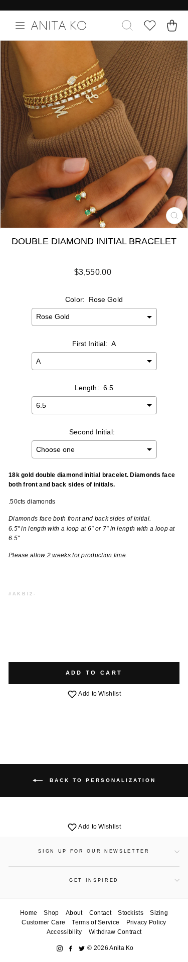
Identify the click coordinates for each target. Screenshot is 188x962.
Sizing (159, 912)
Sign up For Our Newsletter (94, 851)
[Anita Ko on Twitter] (81, 948)
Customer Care (43, 922)
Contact (100, 912)
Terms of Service (95, 922)
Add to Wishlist (99, 693)
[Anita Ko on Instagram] (59, 948)
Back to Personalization (101, 780)
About (74, 912)
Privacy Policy (146, 922)
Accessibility (64, 931)
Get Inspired (94, 880)
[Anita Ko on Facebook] (70, 948)
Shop (51, 912)
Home (28, 912)
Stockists (130, 912)
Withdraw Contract (115, 931)
